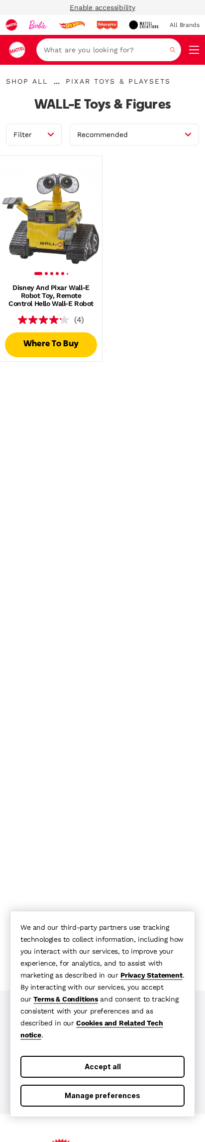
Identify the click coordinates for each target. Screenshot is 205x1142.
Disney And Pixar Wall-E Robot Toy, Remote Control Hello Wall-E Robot (51, 295)
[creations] (143, 25)
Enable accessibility (102, 7)
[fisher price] (107, 25)
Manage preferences (102, 1095)
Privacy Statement (151, 975)
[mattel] (11, 25)
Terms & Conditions (65, 999)
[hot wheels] (71, 25)
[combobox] (108, 49)
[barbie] (38, 25)
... (57, 81)
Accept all (103, 1066)
